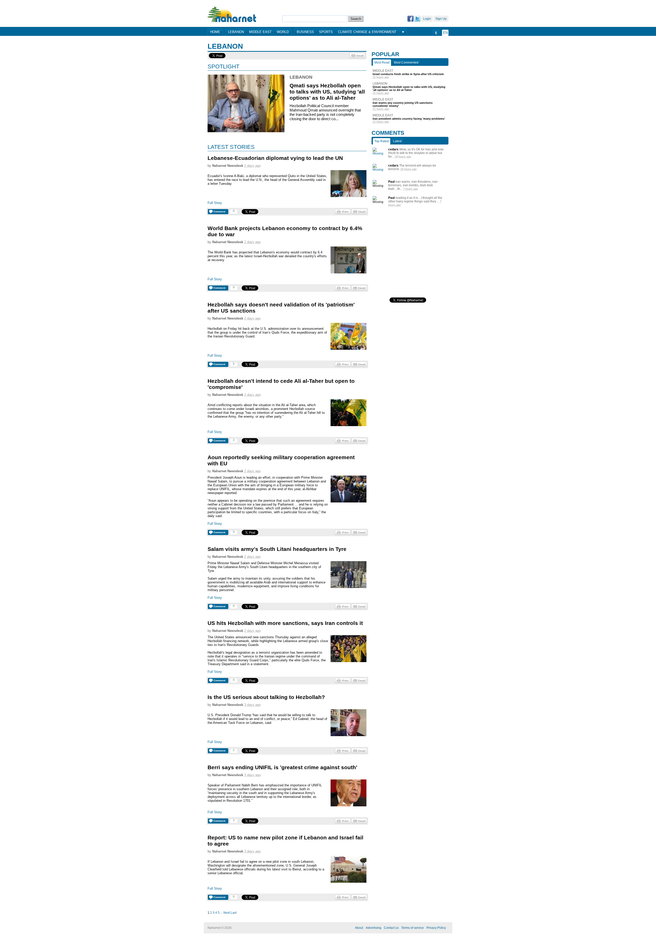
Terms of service (412, 928)
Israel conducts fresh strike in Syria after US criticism (408, 74)
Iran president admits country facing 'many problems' (409, 118)
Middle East (260, 32)
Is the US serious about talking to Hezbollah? (266, 697)
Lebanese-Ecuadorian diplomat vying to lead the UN (275, 158)
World (283, 32)
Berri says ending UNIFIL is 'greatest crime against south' (282, 767)
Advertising (373, 928)
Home (215, 32)
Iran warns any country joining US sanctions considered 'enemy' (403, 104)
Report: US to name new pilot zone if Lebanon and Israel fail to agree (285, 841)
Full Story (215, 203)
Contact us (391, 928)
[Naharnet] (232, 14)
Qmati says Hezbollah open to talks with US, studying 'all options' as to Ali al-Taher (327, 92)
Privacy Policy (436, 928)
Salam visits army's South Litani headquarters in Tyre (277, 549)
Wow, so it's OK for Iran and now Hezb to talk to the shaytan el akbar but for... (416, 153)
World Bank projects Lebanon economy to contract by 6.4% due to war (285, 231)
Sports (326, 32)
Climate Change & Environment (367, 32)
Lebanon (236, 32)
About (359, 928)
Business (305, 32)
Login (427, 18)
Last (234, 912)
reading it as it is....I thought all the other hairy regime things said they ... (415, 199)
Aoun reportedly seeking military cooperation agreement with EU (281, 460)
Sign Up (441, 18)
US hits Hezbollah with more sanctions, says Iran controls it (285, 623)
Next (226, 912)
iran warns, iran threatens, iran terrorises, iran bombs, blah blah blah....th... (413, 185)
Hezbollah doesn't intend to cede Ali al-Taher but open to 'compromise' (281, 384)
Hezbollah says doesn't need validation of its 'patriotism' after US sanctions (281, 308)
